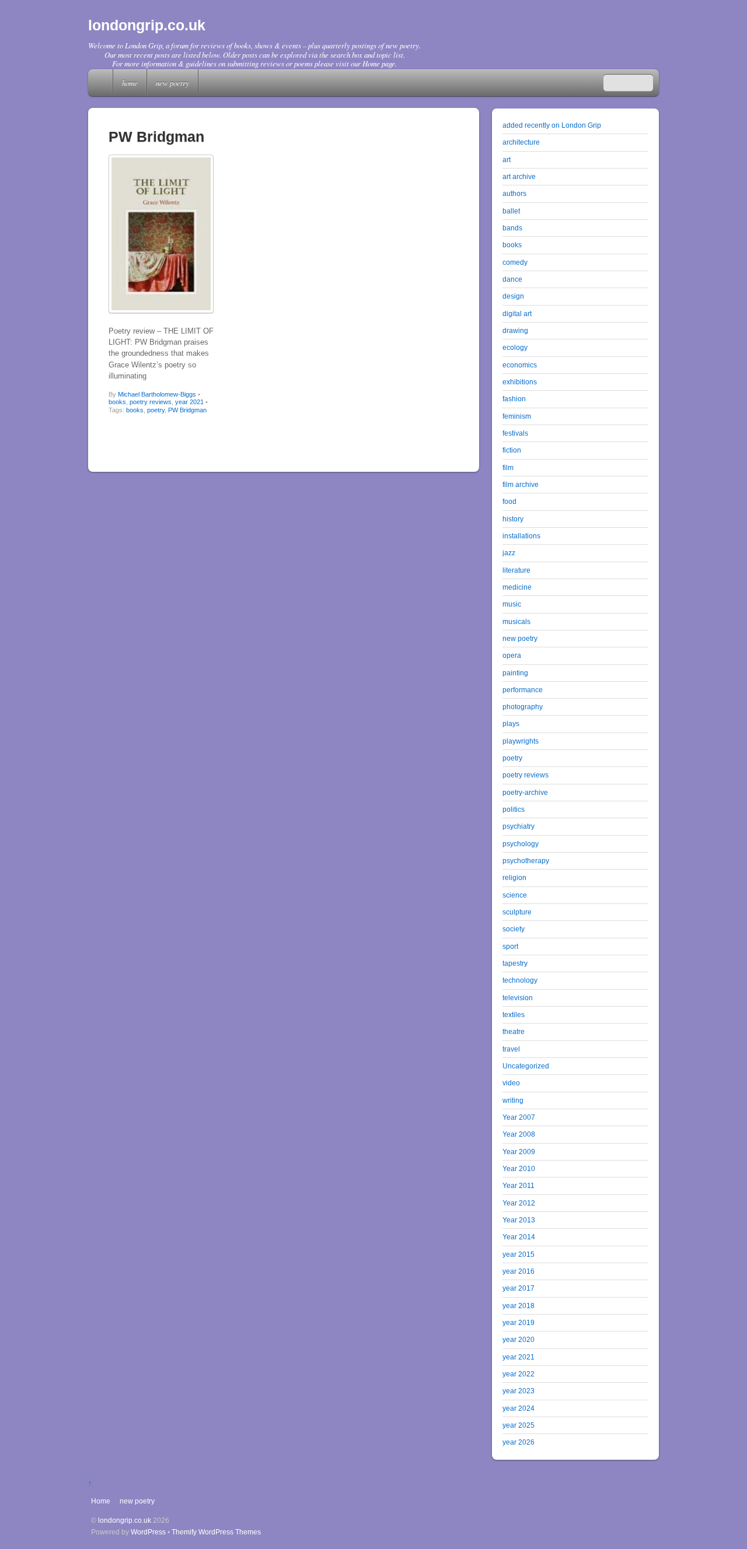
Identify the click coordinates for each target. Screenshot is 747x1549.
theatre (513, 1031)
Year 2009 (518, 1151)
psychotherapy (525, 860)
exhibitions (519, 382)
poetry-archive (525, 792)
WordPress (148, 1532)
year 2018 (518, 1305)
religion (514, 877)
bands (512, 228)
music (511, 604)
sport (510, 946)
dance (512, 279)
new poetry (172, 82)
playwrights (520, 741)
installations (521, 535)
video (511, 1083)
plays (510, 723)
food (509, 501)
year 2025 (518, 1425)
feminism (516, 416)
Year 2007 (518, 1117)
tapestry (515, 963)
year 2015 (518, 1254)
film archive (520, 484)
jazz (508, 552)
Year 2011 (518, 1185)
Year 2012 (518, 1203)
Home (101, 82)
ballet (511, 211)
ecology (515, 347)
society (513, 929)
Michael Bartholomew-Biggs (157, 394)
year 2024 (518, 1408)
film (508, 467)
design (513, 296)
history (512, 519)
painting (515, 673)
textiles (513, 1014)
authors (514, 193)
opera (511, 655)
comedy (515, 262)
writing (512, 1100)
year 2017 (518, 1288)
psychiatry (518, 826)
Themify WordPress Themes (216, 1532)
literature (516, 570)
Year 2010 (518, 1168)
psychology (520, 843)
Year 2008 (518, 1134)
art (506, 159)
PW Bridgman (187, 409)
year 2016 (518, 1271)
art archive (519, 176)
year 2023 (518, 1390)
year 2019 (518, 1322)
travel (511, 1049)
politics (513, 809)
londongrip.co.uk (124, 1520)
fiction (511, 450)
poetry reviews (151, 401)
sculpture (517, 912)
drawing (515, 330)
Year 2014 (518, 1236)
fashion (514, 398)
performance (522, 689)
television (517, 997)
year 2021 (189, 401)
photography (522, 706)
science (514, 895)
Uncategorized (525, 1066)
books (117, 401)
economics (519, 365)
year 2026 (518, 1442)
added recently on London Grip (551, 125)
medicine (517, 587)
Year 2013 (518, 1220)
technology (519, 980)
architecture (521, 142)
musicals (516, 621)
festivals (515, 433)
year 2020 (518, 1339)
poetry (156, 409)
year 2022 (518, 1374)
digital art (517, 313)
